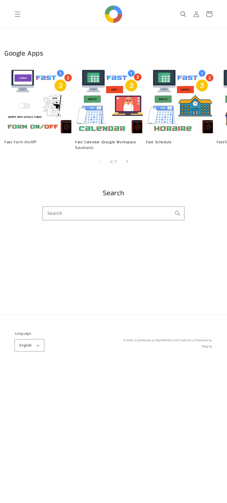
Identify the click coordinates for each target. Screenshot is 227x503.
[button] (17, 14)
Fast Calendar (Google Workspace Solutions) (105, 145)
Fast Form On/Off (20, 142)
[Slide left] (100, 161)
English (26, 345)
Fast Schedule (159, 142)
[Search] (177, 213)
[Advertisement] (113, 435)
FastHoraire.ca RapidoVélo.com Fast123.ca (164, 340)
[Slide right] (126, 161)
